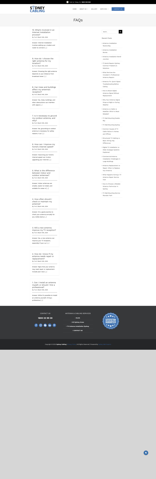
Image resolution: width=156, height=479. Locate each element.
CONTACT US (78, 330)
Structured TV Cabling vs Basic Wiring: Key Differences (111, 140)
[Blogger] (45, 325)
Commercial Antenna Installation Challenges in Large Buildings (111, 159)
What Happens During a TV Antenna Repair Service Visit (112, 177)
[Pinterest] (54, 325)
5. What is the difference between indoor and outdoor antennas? (43, 173)
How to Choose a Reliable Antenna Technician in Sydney (111, 186)
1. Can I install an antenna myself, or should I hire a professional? (44, 284)
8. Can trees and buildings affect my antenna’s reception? (44, 89)
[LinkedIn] (50, 325)
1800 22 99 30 (45, 318)
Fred (35, 37)
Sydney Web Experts (104, 344)
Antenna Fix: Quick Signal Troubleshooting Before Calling (111, 84)
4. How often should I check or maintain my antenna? (42, 201)
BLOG (78, 318)
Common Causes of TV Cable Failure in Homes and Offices (111, 131)
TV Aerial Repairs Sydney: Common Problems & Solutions (111, 65)
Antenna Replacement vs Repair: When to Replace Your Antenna (111, 168)
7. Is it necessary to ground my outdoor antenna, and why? (44, 118)
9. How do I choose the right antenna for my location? (42, 61)
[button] (146, 453)
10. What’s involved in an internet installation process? (43, 32)
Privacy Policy (71, 344)
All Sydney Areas (78, 322)
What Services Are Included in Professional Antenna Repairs (111, 75)
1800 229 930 (86, 2)
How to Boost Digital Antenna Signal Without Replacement (111, 93)
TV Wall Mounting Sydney (111, 125)
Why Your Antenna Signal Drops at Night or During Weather (111, 102)
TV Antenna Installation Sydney (78, 326)
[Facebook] (36, 325)
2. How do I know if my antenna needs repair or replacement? (43, 256)
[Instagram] (40, 325)
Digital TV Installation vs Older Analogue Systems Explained (111, 149)
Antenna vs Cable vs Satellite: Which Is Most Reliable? (111, 111)
